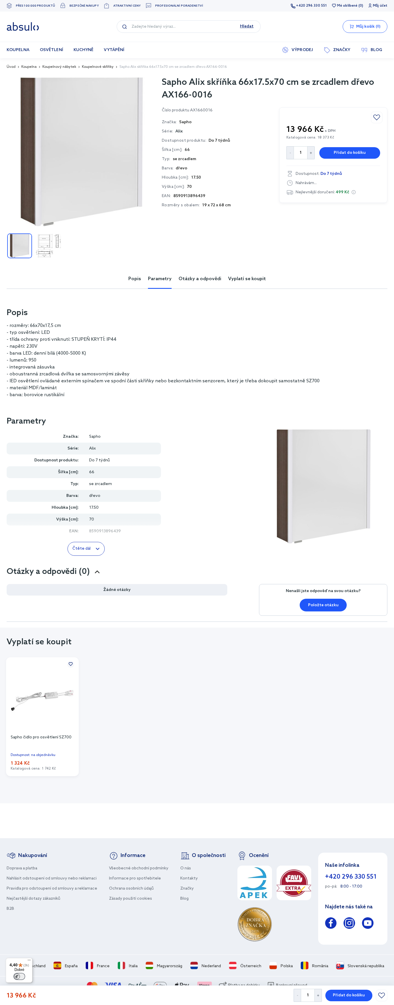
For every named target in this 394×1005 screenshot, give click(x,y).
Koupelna (29, 67)
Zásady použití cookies (130, 898)
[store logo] (23, 26)
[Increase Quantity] (318, 995)
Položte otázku (323, 605)
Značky (187, 888)
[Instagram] (349, 924)
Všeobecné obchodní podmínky (138, 868)
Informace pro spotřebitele (135, 878)
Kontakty (189, 878)
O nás (185, 868)
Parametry (160, 279)
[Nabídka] (29, 961)
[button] (354, 192)
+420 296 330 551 (311, 6)
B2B (10, 908)
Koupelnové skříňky (98, 67)
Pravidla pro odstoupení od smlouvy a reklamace (52, 888)
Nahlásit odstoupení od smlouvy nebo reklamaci (52, 878)
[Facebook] (331, 924)
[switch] (19, 976)
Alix (179, 131)
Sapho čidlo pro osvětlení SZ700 (41, 737)
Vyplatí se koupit (247, 279)
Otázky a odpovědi (200, 279)
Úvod (11, 67)
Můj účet (380, 6)
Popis (134, 279)
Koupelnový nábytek (59, 67)
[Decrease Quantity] (297, 995)
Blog (184, 898)
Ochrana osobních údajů (131, 888)
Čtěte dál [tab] (81, 548)
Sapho (95, 436)
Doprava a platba (22, 868)
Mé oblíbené (347, 6)
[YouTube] (368, 924)
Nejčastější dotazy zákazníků (33, 898)
